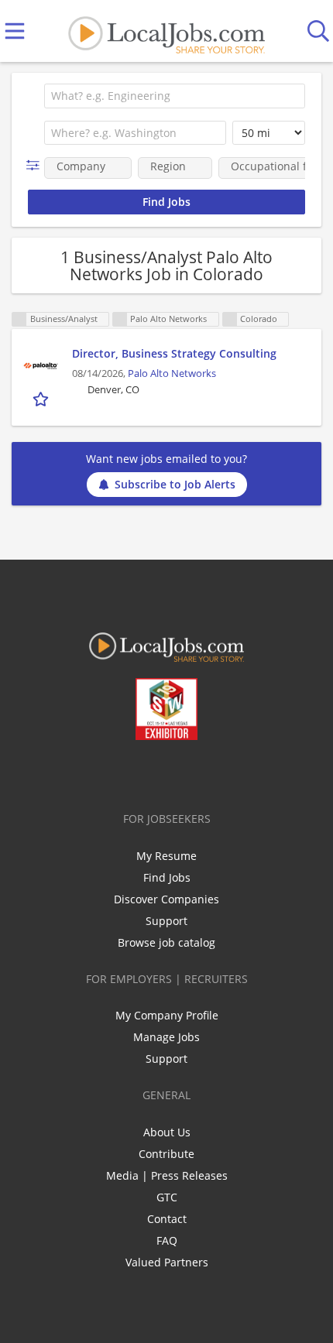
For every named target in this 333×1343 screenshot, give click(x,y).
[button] (36, 165)
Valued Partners (166, 1262)
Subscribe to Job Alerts (175, 484)
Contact (167, 1218)
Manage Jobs (166, 1037)
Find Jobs (167, 877)
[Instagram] (208, 772)
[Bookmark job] (42, 398)
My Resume (166, 855)
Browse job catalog (166, 942)
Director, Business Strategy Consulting (174, 353)
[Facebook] (105, 772)
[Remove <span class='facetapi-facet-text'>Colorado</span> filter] (230, 319)
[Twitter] (131, 772)
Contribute (166, 1153)
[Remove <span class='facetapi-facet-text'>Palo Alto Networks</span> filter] (120, 319)
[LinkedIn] (157, 772)
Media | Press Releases (167, 1175)
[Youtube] (182, 772)
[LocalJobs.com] (166, 31)
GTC (166, 1197)
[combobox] (174, 96)
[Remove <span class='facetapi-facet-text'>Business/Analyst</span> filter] (19, 319)
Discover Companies (166, 899)
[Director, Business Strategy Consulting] (41, 364)
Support (166, 920)
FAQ (166, 1240)
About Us (167, 1132)
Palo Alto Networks (172, 373)
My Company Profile (166, 1015)
